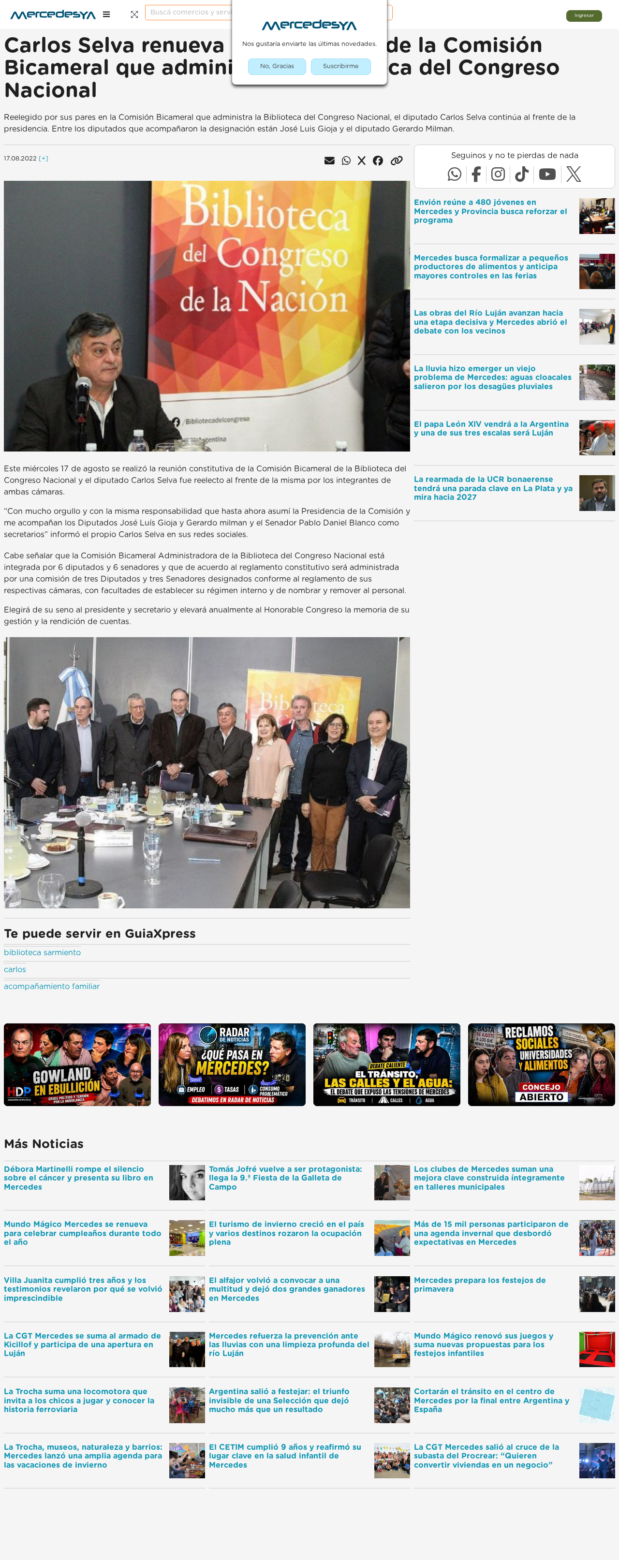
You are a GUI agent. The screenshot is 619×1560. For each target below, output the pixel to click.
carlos (15, 970)
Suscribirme (341, 66)
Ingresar (584, 15)
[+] (43, 159)
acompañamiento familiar (52, 987)
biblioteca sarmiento (42, 953)
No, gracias (277, 66)
